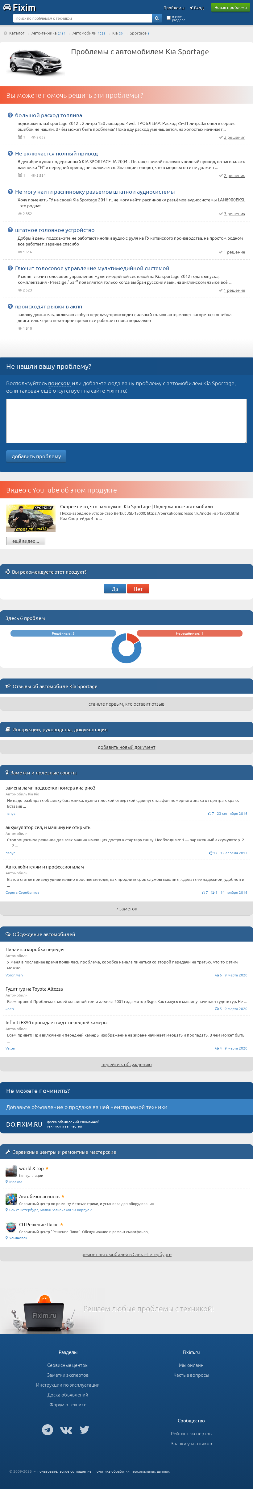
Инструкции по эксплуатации (68, 1384)
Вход (198, 7)
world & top (31, 1168)
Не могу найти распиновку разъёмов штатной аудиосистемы (95, 191)
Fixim (24, 7)
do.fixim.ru (24, 1124)
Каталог (16, 33)
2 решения (234, 137)
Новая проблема (230, 7)
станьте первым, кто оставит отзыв (126, 703)
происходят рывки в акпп (48, 306)
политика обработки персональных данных (132, 1471)
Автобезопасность (39, 1196)
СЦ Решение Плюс (38, 1224)
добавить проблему (36, 456)
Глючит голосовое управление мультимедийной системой (92, 268)
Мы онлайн (191, 1365)
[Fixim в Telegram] (47, 1429)
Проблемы (174, 7)
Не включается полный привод (56, 153)
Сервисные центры (68, 1365)
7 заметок (126, 908)
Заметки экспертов (68, 1374)
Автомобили (85, 33)
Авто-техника (44, 33)
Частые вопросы (191, 1374)
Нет (138, 588)
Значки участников (191, 1443)
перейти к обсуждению (127, 1064)
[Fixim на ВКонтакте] (66, 1429)
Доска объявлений (68, 1394)
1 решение (234, 252)
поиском (59, 383)
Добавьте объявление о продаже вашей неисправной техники (87, 1106)
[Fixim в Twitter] (84, 1429)
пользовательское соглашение (64, 1471)
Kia (115, 33)
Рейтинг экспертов (191, 1433)
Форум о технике (67, 1404)
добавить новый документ (127, 747)
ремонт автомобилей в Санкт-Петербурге (126, 1254)
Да (115, 588)
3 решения (234, 213)
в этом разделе (178, 18)
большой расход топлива (48, 115)
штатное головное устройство (55, 229)
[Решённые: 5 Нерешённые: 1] (126, 665)
